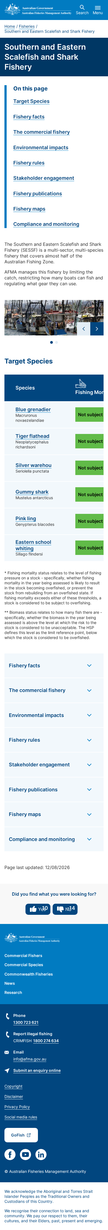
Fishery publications (37, 193)
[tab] (51, 342)
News (9, 983)
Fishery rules (29, 163)
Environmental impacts (40, 147)
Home (9, 26)
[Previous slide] (83, 328)
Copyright (13, 1086)
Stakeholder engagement (43, 178)
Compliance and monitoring (46, 224)
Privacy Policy (17, 1106)
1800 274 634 (46, 1040)
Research (13, 992)
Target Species (31, 101)
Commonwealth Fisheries (28, 974)
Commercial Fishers (23, 955)
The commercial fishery (41, 132)
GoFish (18, 1135)
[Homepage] (37, 10)
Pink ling (26, 518)
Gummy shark (32, 492)
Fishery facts (29, 117)
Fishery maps (29, 209)
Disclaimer (13, 1096)
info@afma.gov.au (29, 1059)
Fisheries (27, 26)
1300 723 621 (25, 1022)
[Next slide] (97, 328)
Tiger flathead (32, 436)
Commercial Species (23, 964)
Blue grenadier (33, 409)
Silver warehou (34, 465)
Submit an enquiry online (37, 1070)
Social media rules (20, 1117)
